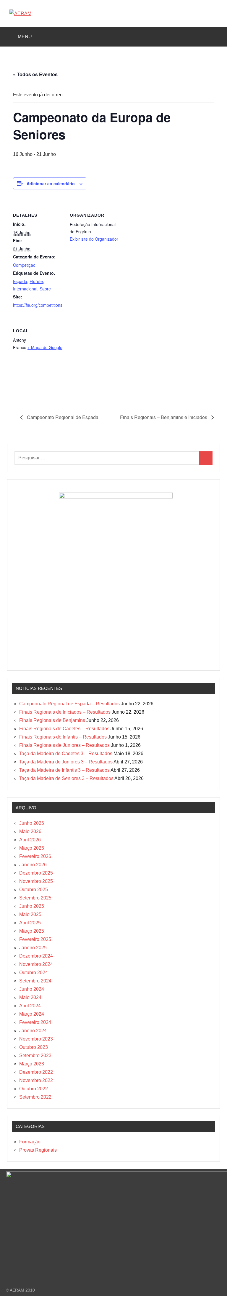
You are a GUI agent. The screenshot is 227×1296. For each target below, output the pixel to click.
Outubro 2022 (33, 1088)
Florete (36, 281)
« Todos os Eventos (35, 74)
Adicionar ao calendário (51, 183)
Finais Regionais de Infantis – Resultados (63, 736)
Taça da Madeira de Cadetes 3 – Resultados (65, 753)
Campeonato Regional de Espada (62, 417)
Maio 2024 (30, 997)
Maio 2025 (30, 914)
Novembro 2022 (36, 1080)
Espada (20, 281)
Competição (24, 265)
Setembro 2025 (35, 897)
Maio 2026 (30, 831)
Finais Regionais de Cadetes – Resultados (64, 728)
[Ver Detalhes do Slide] (116, 496)
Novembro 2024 (36, 964)
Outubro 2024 (33, 972)
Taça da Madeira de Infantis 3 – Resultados (64, 770)
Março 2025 (31, 931)
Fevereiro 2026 (35, 856)
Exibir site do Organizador (94, 239)
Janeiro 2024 (33, 1030)
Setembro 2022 (35, 1097)
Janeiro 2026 (33, 864)
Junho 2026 (31, 823)
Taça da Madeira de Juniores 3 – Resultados (66, 761)
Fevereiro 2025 (35, 939)
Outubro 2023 (33, 1047)
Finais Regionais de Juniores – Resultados (64, 745)
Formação (29, 1141)
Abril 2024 (30, 1005)
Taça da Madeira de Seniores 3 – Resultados (66, 778)
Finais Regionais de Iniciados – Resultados (65, 712)
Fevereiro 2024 (35, 1022)
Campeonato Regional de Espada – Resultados (69, 703)
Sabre (45, 289)
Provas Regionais (38, 1150)
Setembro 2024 (35, 980)
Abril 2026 (30, 839)
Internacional (25, 289)
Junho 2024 (31, 989)
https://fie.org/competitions (37, 305)
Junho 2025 (31, 906)
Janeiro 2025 (33, 947)
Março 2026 (31, 848)
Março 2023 (31, 1063)
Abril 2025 (30, 922)
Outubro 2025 (33, 889)
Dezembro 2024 (36, 955)
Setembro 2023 (35, 1055)
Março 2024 (31, 1014)
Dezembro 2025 (36, 872)
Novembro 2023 (36, 1038)
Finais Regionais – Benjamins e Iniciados (164, 417)
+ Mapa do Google (44, 347)
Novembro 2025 (36, 881)
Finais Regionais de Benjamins (52, 720)
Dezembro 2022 (36, 1072)
